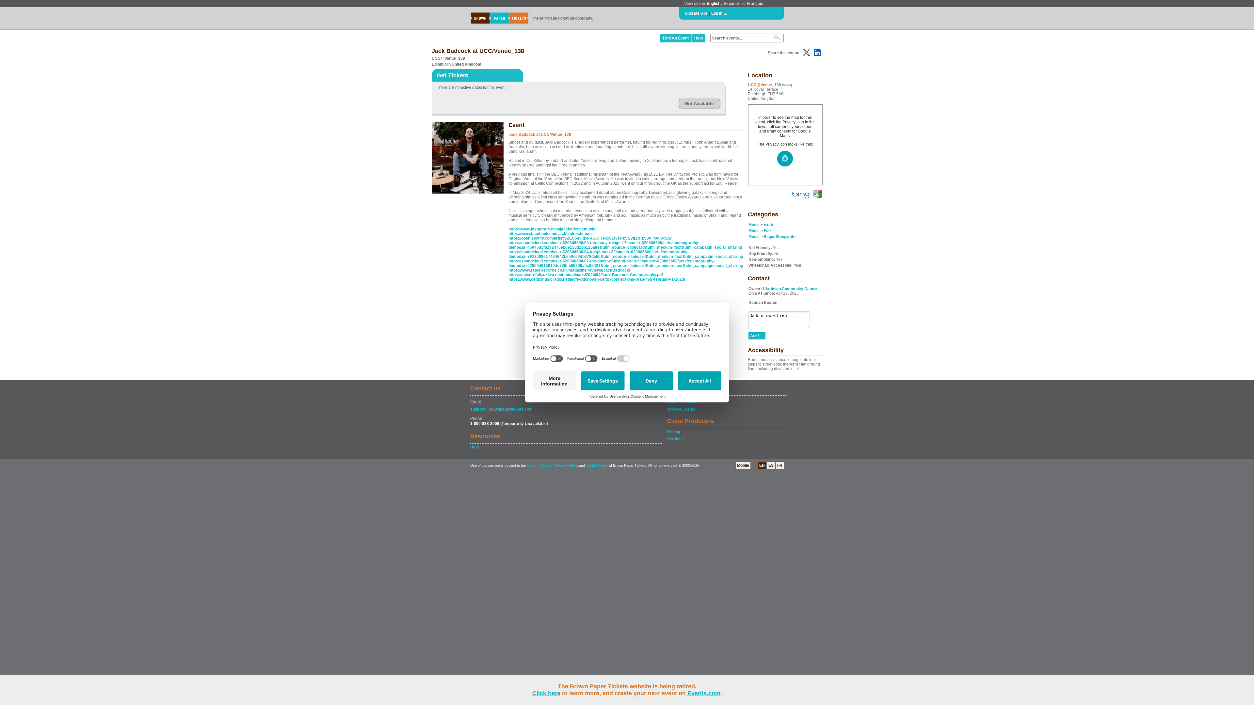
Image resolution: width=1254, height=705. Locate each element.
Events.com (703, 693)
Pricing (673, 432)
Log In (716, 13)
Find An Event (676, 38)
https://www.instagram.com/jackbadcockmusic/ (552, 229)
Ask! (754, 336)
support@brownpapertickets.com (501, 409)
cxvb (768, 225)
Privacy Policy (565, 465)
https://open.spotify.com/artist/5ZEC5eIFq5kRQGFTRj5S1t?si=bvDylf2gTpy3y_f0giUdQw (589, 238)
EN (762, 465)
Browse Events (681, 409)
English (713, 3)
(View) (787, 85)
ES (771, 465)
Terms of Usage (539, 465)
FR (779, 465)
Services (675, 439)
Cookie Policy (597, 465)
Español (731, 3)
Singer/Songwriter (780, 236)
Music (754, 225)
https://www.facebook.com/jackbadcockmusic (551, 233)
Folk (768, 230)
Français (755, 3)
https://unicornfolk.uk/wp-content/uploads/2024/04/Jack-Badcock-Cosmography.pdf (585, 275)
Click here (546, 693)
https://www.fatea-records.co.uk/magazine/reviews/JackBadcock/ (569, 270)
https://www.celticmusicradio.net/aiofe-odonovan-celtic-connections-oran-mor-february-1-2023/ (596, 279)
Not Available (699, 103)
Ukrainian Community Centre (790, 289)
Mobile (743, 465)
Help (698, 38)
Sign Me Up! (696, 13)
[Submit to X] (806, 52)
